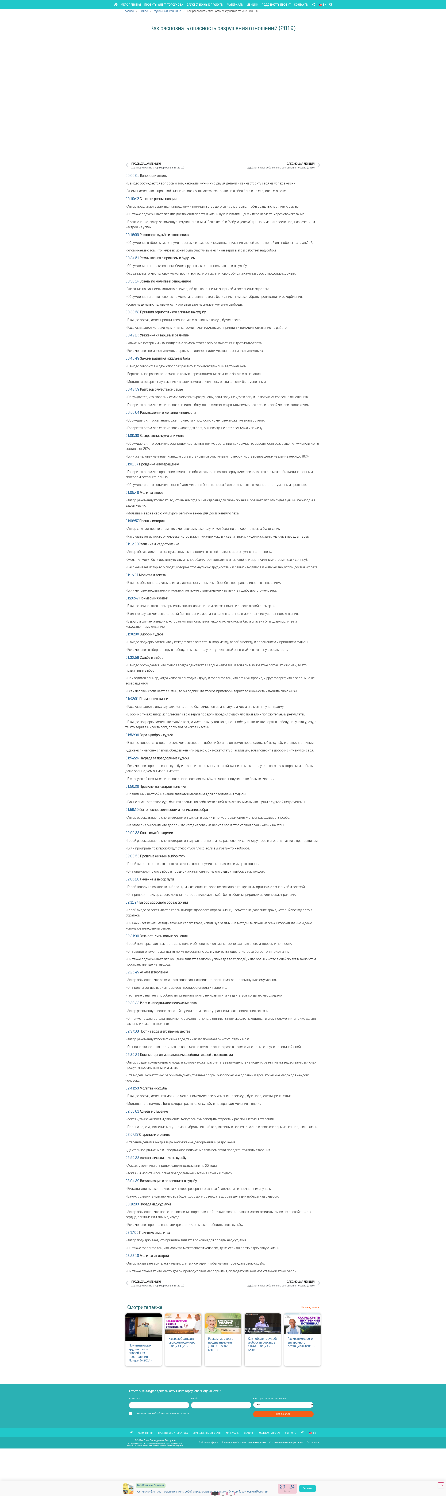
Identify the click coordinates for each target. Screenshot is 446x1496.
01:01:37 (131, 464)
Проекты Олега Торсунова (163, 4)
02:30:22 (132, 1003)
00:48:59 (132, 389)
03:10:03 (132, 1204)
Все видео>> (310, 1307)
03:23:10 (132, 1256)
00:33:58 (132, 312)
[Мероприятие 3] (231, 1493)
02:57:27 (132, 1134)
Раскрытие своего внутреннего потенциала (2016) (301, 1342)
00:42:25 (132, 335)
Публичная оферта (208, 1443)
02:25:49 (132, 972)
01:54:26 (132, 758)
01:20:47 (132, 598)
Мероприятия (131, 4)
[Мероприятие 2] (223, 1493)
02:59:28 (132, 1158)
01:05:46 (132, 492)
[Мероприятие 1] (215, 1493)
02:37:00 (132, 1031)
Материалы (235, 4)
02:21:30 (132, 936)
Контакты (301, 4)
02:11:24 (132, 902)
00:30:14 (132, 281)
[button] (331, 4)
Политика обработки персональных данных (243, 1443)
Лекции (252, 4)
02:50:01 (132, 1111)
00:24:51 (132, 258)
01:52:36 (132, 735)
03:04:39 (132, 1181)
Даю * (162, 1413)
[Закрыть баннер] (441, 1485)
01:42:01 (132, 699)
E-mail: (194, 1398)
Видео (144, 11)
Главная (129, 11)
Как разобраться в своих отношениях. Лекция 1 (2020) (181, 1342)
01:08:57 (132, 521)
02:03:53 (132, 856)
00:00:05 (132, 176)
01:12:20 (132, 544)
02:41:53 (132, 1088)
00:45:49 (132, 358)
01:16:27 (131, 575)
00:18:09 (132, 235)
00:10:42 (132, 199)
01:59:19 (132, 810)
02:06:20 (132, 879)
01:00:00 (132, 436)
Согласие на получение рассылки (286, 1443)
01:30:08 (132, 634)
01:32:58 (132, 657)
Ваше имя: (134, 1398)
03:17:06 (132, 1232)
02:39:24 (132, 1055)
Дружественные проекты (205, 4)
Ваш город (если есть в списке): (270, 1398)
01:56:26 (132, 786)
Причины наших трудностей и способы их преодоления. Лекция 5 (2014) (140, 1353)
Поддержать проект (276, 4)
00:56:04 (132, 412)
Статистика (313, 1443)
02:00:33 (132, 833)
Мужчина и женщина (167, 11)
